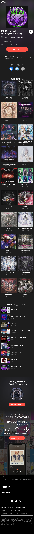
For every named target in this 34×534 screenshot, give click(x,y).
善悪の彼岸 (25, 97)
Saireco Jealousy (25, 250)
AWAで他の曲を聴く (17, 404)
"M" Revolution (25, 185)
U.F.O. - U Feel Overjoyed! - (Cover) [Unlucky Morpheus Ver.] (20, 479)
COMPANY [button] (5, 493)
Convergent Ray (25, 119)
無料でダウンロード (17, 438)
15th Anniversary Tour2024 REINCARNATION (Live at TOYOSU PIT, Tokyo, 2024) (9, 142)
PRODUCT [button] (5, 487)
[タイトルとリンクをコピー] (23, 69)
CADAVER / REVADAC (9, 272)
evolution (25, 163)
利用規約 (3, 510)
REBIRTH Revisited (9, 294)
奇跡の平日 (9, 250)
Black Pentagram (25, 272)
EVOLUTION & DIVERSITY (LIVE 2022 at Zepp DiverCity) (8, 163)
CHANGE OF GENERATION (25, 229)
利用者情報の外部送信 (6, 513)
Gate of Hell (9, 97)
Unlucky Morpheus (17, 37)
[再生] (31, 32)
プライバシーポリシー (15, 510)
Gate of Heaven (9, 119)
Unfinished (9, 207)
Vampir (25, 294)
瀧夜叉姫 (25, 207)
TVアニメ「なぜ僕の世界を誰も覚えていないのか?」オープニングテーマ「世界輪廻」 (25, 142)
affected (9, 229)
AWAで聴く (17, 49)
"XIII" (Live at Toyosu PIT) (8, 185)
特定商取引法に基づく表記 (22, 513)
